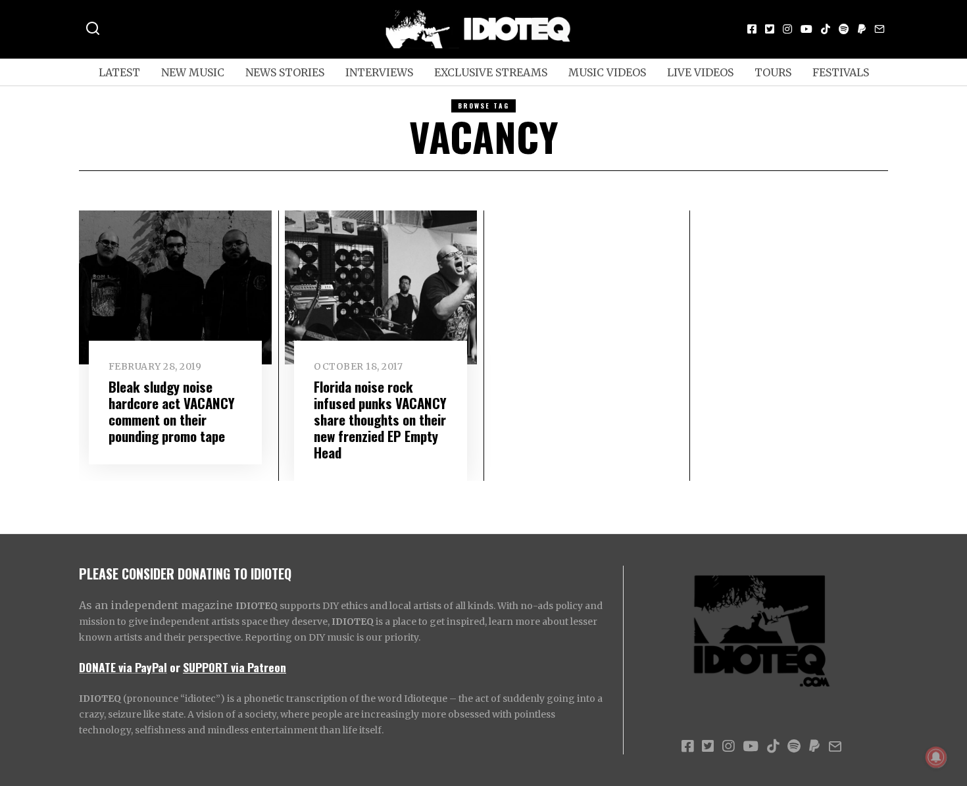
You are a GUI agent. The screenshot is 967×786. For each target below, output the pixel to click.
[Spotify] (844, 29)
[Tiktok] (825, 29)
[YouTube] (806, 29)
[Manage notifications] (936, 757)
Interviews (379, 72)
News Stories (284, 72)
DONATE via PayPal (123, 666)
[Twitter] (770, 29)
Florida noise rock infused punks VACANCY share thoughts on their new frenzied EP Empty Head (380, 419)
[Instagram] (787, 29)
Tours (773, 72)
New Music (192, 72)
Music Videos (607, 72)
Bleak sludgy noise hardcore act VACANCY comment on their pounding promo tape (172, 411)
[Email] (879, 29)
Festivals (840, 72)
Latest (119, 72)
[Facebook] (752, 29)
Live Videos (700, 72)
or (175, 666)
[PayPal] (862, 29)
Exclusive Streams (490, 72)
